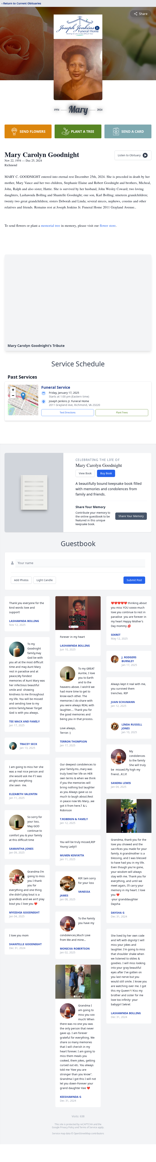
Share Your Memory (131, 516)
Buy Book (106, 473)
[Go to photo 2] (77, 996)
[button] (23, 396)
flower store (108, 225)
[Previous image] (59, 981)
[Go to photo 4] (81, 996)
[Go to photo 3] (79, 996)
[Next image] (97, 981)
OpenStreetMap (82, 1133)
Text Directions (68, 412)
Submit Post (134, 580)
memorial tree (50, 225)
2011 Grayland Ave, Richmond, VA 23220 (74, 405)
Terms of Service (88, 1127)
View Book (85, 473)
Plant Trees (122, 412)
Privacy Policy (67, 1127)
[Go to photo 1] (75, 996)
